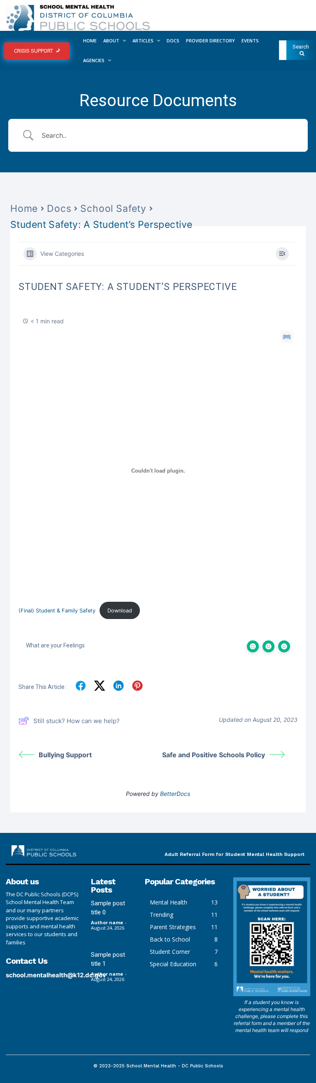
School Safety (113, 208)
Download (119, 611)
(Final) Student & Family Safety (57, 611)
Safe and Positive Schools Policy (213, 755)
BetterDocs (175, 793)
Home (24, 208)
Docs (59, 208)
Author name (107, 922)
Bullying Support (65, 755)
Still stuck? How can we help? (76, 721)
